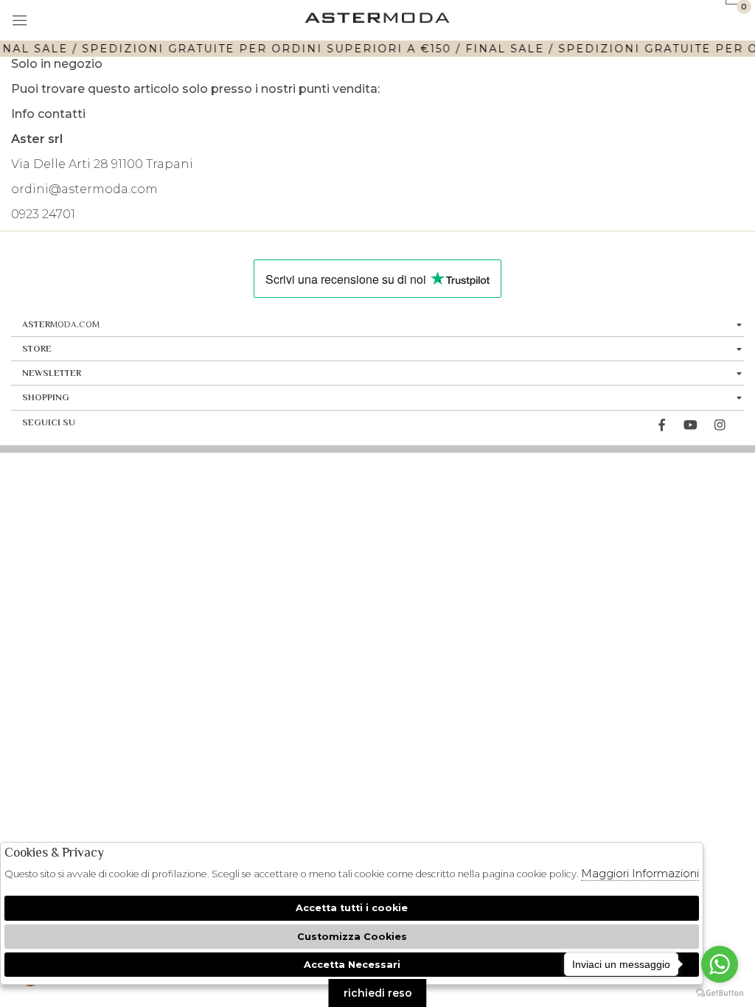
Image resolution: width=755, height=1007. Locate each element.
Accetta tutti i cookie (352, 907)
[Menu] (20, 21)
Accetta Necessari (352, 964)
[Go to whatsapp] (719, 964)
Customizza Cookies (352, 936)
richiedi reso (378, 993)
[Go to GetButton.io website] (719, 992)
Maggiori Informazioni (640, 873)
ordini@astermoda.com (84, 189)
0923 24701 (43, 214)
